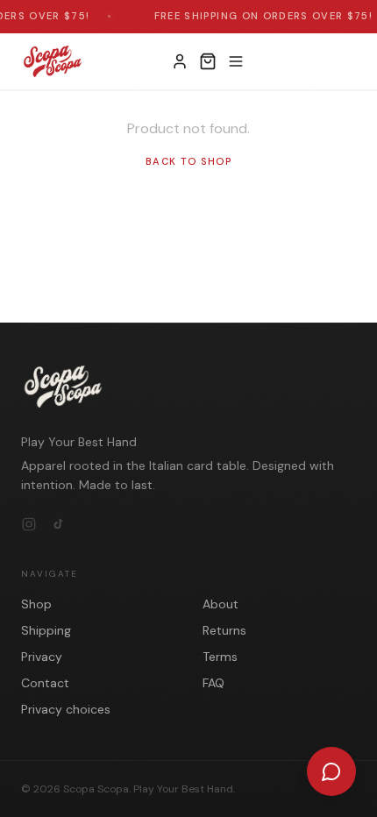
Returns (224, 630)
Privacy (41, 656)
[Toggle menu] (236, 61)
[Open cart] (208, 61)
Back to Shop (188, 161)
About (220, 604)
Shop (36, 604)
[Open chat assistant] (331, 771)
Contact (45, 683)
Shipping (46, 630)
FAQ (213, 683)
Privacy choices (65, 709)
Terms (220, 656)
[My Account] (179, 61)
